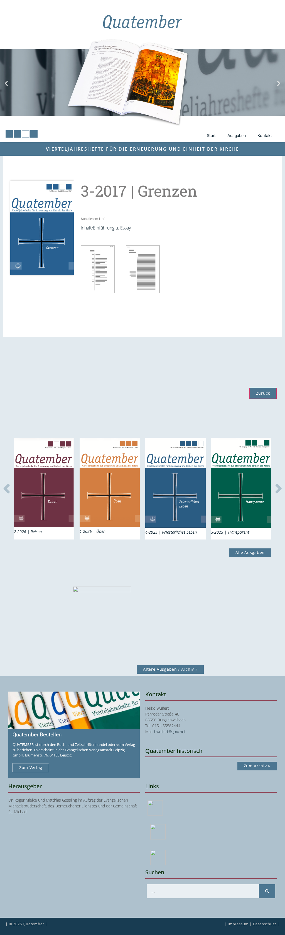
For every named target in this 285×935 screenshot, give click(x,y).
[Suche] (267, 891)
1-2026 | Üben (92, 531)
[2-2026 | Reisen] (44, 483)
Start (211, 135)
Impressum (238, 923)
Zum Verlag (30, 767)
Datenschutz (264, 923)
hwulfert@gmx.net (170, 731)
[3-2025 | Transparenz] (241, 483)
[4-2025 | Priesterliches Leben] (175, 483)
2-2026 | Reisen (28, 531)
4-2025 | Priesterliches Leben (171, 532)
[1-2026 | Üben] (110, 482)
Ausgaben (236, 135)
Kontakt (264, 135)
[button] (6, 83)
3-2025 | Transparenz (230, 532)
